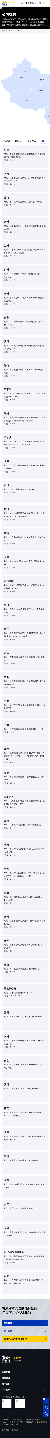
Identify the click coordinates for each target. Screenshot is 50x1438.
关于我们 (10, 31)
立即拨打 (30, 3)
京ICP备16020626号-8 (26, 1422)
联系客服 (8, 1323)
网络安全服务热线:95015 (15, 1339)
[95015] (46, 1414)
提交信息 (8, 1331)
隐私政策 (5, 1430)
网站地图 (15, 1430)
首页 (3, 31)
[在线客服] (46, 1408)
